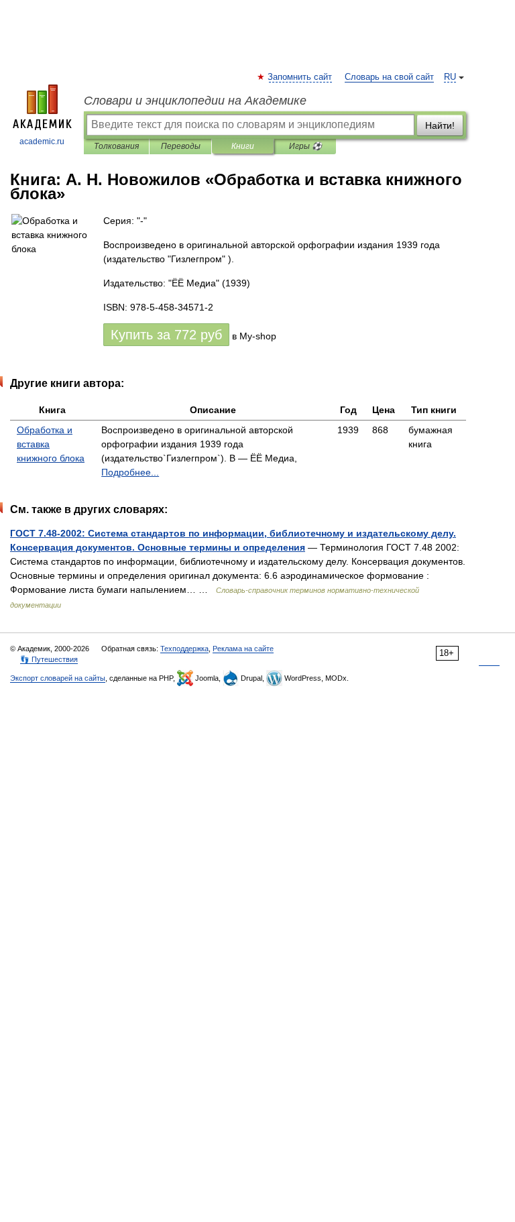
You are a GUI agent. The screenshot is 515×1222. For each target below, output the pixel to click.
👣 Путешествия (49, 659)
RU (450, 77)
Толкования (116, 146)
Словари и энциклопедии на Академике (195, 100)
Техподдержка (184, 649)
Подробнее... (130, 472)
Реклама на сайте (243, 649)
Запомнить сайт (300, 77)
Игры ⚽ (305, 146)
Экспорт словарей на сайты (57, 678)
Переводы (181, 146)
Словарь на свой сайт (389, 77)
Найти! (440, 125)
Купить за (166, 334)
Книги (242, 146)
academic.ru (41, 141)
